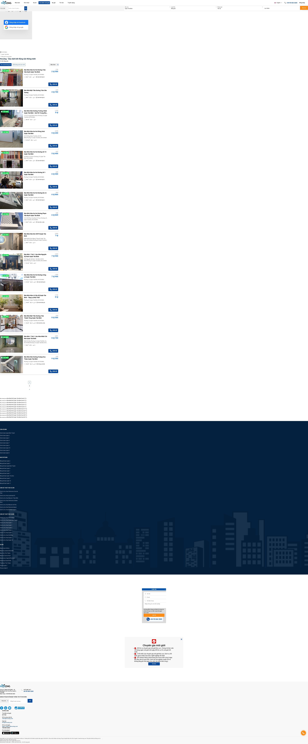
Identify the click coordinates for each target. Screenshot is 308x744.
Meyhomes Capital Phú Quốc (7, 558)
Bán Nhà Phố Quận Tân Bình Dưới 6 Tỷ (16, 406)
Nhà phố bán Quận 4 (5, 468)
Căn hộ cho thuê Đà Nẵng (6, 535)
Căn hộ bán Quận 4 (5, 440)
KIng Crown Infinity (4, 548)
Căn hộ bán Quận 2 (5, 435)
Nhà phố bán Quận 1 (5, 471)
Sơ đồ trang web (26, 742)
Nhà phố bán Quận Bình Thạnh (7, 466)
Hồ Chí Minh (4, 52)
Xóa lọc (304, 7)
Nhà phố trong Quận (6, 56)
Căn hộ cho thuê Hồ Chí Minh (7, 517)
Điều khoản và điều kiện (5, 742)
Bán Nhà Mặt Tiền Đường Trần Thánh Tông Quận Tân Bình (34, 317)
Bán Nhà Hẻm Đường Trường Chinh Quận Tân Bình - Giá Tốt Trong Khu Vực (35, 112)
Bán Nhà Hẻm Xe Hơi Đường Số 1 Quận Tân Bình (34, 173)
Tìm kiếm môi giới (44, 2)
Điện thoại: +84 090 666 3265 (7, 693)
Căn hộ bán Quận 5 (5, 453)
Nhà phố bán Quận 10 (5, 480)
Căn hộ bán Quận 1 (5, 438)
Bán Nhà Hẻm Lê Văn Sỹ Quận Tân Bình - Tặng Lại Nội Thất (35, 296)
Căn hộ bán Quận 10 (5, 448)
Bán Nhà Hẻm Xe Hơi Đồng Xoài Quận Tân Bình (34, 132)
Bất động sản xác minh (19, 64)
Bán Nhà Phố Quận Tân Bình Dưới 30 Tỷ (17, 413)
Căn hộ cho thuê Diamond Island (8, 507)
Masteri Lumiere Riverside (6, 550)
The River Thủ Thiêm (5, 563)
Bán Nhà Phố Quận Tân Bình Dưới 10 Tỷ (17, 408)
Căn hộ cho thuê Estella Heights (8, 509)
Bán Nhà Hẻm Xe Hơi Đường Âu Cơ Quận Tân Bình (35, 194)
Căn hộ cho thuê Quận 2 (6, 527)
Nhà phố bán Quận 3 (5, 463)
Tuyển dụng (71, 2)
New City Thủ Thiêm (5, 553)
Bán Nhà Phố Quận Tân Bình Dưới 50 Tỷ (17, 417)
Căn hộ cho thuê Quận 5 (6, 537)
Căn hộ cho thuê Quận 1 (6, 525)
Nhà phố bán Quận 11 (5, 483)
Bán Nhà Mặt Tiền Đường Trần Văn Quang (35, 91)
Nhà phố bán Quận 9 (5, 478)
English (278, 2)
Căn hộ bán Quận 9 (5, 450)
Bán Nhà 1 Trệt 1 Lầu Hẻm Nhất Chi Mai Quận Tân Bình (35, 337)
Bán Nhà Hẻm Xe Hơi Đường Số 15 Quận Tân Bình (35, 153)
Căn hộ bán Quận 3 (5, 445)
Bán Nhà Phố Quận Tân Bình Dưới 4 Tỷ (16, 402)
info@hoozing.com (7, 722)
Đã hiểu (154, 664)
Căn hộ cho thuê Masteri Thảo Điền (9, 498)
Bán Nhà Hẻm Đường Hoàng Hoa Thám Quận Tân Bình (34, 358)
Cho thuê (26, 2)
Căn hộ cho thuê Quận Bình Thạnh (8, 520)
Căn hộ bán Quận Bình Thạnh (7, 433)
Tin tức (61, 2)
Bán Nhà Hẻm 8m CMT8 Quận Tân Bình (35, 235)
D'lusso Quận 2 (4, 568)
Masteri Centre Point (5, 555)
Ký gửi (53, 2)
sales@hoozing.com (7, 718)
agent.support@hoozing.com (10, 726)
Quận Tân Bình (5, 54)
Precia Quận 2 (3, 565)
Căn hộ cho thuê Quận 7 (6, 522)
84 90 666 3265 (28, 691)
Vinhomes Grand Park (5, 560)
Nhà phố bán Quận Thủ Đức (7, 476)
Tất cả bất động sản (6, 64)
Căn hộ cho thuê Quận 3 (6, 532)
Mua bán (17, 2)
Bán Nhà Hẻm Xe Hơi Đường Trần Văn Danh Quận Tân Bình (35, 71)
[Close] (165, 590)
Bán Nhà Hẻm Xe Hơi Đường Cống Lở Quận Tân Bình (35, 276)
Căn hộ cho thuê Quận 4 (6, 530)
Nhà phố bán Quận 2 (5, 461)
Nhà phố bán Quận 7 (5, 473)
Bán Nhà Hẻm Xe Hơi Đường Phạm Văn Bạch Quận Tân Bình (35, 214)
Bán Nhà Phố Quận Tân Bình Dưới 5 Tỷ (16, 404)
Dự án (34, 2)
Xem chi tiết (11, 77)
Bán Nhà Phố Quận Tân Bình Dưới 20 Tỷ (17, 411)
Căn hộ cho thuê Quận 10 (6, 540)
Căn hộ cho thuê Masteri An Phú (8, 504)
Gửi (30, 700)
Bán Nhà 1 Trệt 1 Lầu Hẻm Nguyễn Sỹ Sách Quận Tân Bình (35, 255)
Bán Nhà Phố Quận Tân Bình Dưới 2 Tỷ (16, 398)
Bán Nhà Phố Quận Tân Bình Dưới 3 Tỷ (16, 400)
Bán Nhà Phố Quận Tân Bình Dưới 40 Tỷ (17, 415)
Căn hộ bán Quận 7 (5, 443)
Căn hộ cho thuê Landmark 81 (7, 495)
